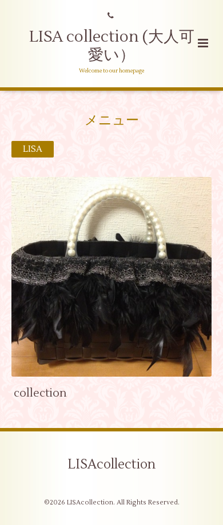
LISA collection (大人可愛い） (111, 46)
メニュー (112, 120)
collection (40, 393)
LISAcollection (111, 464)
